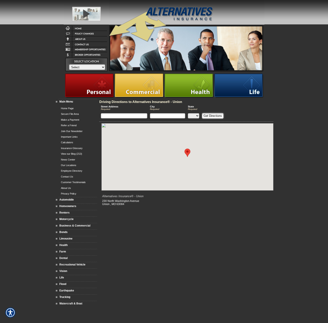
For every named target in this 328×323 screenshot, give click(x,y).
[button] (187, 153)
